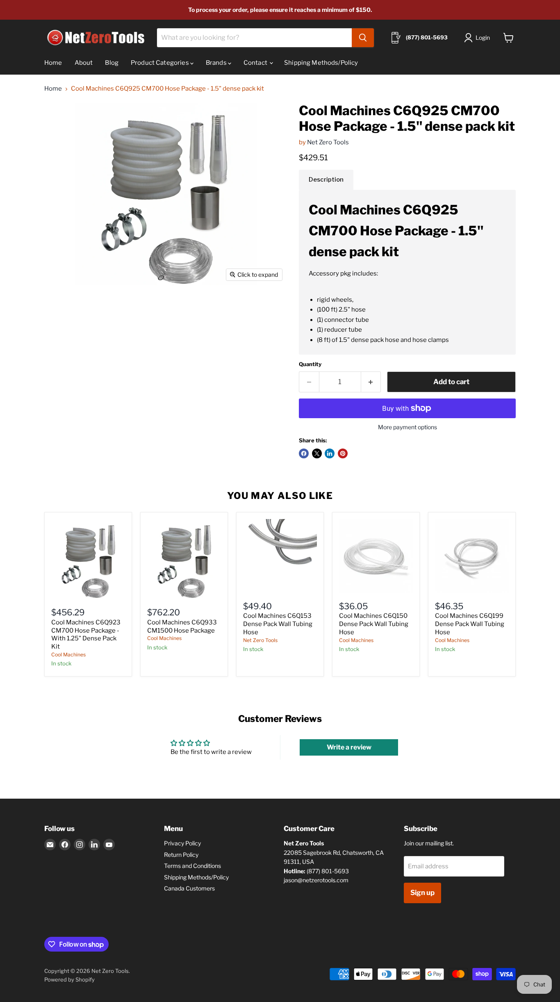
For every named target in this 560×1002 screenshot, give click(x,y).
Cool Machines (68, 654)
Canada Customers (189, 888)
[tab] (326, 179)
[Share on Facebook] (304, 453)
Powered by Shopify (69, 979)
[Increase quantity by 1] (371, 381)
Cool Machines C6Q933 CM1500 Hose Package (182, 626)
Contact (256, 62)
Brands (217, 62)
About (84, 62)
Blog (111, 62)
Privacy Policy (182, 843)
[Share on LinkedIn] (330, 453)
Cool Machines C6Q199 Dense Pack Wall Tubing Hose (469, 623)
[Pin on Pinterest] (343, 453)
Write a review (349, 747)
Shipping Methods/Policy (321, 62)
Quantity (310, 364)
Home (53, 62)
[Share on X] (317, 453)
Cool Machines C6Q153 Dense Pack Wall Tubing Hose (277, 623)
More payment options (407, 427)
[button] (478, 38)
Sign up (422, 892)
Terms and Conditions (192, 865)
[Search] (363, 37)
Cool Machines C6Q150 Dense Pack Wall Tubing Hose (373, 623)
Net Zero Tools (328, 142)
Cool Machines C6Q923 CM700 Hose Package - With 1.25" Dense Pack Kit (86, 634)
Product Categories (160, 62)
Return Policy (181, 854)
